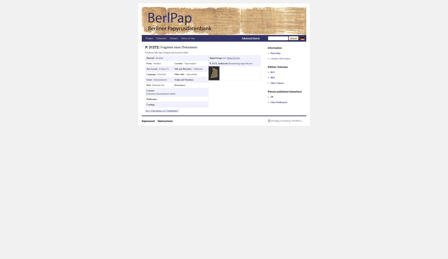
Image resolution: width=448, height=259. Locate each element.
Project (149, 38)
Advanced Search (251, 38)
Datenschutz (165, 121)
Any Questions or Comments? (162, 110)
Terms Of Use (233, 58)
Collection (161, 38)
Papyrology (276, 53)
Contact (174, 38)
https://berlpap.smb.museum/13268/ (173, 52)
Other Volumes (277, 83)
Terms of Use (188, 38)
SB (272, 96)
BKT (273, 77)
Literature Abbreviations (281, 58)
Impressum (150, 121)
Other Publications (279, 102)
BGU (273, 72)
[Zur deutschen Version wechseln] (302, 38)
